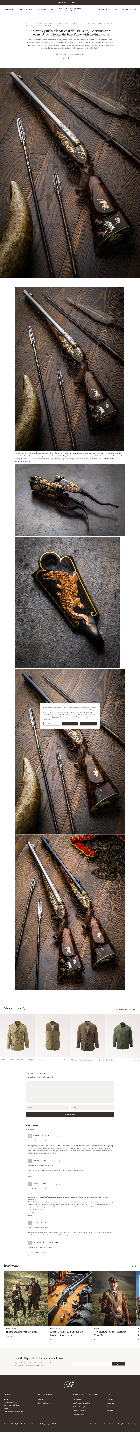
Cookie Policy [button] (55, 717)
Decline (70, 724)
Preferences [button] (47, 719)
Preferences (52, 724)
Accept (88, 724)
